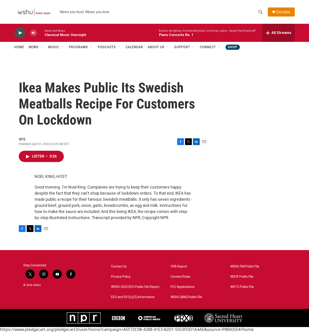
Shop (233, 47)
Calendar (134, 47)
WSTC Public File (242, 287)
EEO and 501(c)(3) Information (133, 297)
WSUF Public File (241, 276)
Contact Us (119, 266)
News (33, 47)
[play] (20, 33)
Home (19, 47)
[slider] (40, 32)
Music (53, 47)
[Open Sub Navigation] (42, 47)
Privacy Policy (121, 276)
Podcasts (107, 47)
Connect (208, 47)
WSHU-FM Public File (244, 266)
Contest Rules (180, 276)
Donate (283, 12)
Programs (78, 47)
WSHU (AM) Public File (186, 297)
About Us (156, 47)
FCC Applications (183, 287)
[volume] (33, 33)
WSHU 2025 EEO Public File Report (135, 287)
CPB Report (179, 266)
